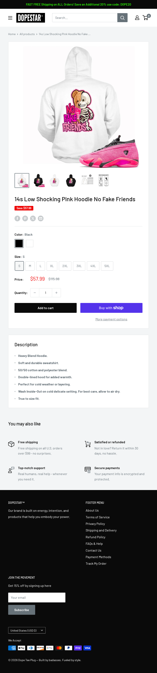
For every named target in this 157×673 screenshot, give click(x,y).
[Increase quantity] (56, 292)
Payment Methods (98, 557)
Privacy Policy (95, 524)
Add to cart (46, 308)
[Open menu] (10, 17)
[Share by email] (41, 218)
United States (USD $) (23, 630)
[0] (145, 17)
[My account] (137, 17)
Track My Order (96, 563)
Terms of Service (98, 517)
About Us (92, 510)
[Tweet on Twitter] (33, 218)
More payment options (111, 319)
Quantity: (21, 293)
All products (27, 34)
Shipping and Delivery (101, 530)
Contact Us (93, 550)
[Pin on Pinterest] (25, 218)
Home (12, 34)
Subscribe (21, 610)
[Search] (122, 17)
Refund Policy (95, 537)
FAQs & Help (94, 543)
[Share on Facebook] (17, 218)
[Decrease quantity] (34, 292)
